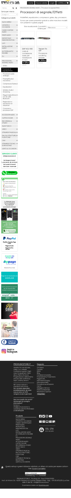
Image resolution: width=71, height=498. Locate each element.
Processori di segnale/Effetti (50, 8)
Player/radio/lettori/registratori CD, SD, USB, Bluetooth (10, 96)
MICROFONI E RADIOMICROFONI (8, 39)
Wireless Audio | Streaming (8, 91)
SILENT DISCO (6, 126)
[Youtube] (50, 417)
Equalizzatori (7, 87)
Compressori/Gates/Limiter (10, 84)
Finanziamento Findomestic (46, 377)
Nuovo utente (41, 3)
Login (52, 3)
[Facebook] (40, 417)
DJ (3, 56)
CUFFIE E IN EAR (7, 118)
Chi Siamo (40, 367)
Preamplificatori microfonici (8, 80)
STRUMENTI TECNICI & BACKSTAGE (8, 144)
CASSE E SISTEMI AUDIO (7, 31)
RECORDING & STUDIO (7, 122)
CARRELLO (62, 3)
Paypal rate (41, 379)
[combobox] (57, 27)
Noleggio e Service (43, 388)
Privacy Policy (41, 394)
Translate (42, 475)
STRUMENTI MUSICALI (9, 132)
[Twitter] (43, 417)
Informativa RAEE (43, 382)
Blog (38, 373)
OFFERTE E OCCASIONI (6, 26)
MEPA (38, 371)
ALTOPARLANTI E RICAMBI (7, 52)
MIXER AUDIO (6, 35)
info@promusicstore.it (21, 407)
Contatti (40, 369)
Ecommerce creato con (35, 485)
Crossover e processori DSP (8, 109)
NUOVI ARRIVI (6, 22)
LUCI (3, 43)
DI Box (5, 66)
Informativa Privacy (43, 380)
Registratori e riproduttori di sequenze (7, 103)
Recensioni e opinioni (44, 392)
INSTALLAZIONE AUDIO (7, 47)
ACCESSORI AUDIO (8, 115)
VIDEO (4, 129)
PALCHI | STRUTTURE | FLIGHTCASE (9, 136)
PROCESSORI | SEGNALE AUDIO (30, 8)
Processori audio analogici (8, 75)
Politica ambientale (43, 390)
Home (30, 3)
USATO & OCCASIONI (9, 149)
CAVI (3, 140)
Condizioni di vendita (44, 375)
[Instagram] (47, 417)
